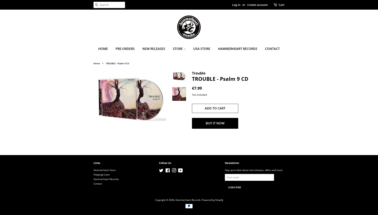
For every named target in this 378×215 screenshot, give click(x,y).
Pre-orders (125, 49)
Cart (281, 5)
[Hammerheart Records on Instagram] (174, 171)
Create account (257, 5)
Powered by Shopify (212, 199)
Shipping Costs (102, 174)
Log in (236, 5)
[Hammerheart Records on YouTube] (180, 171)
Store (178, 49)
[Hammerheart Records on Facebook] (167, 171)
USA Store (201, 49)
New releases (153, 49)
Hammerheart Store (105, 170)
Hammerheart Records (237, 49)
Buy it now (215, 123)
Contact (272, 49)
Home (103, 49)
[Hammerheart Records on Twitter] (161, 171)
